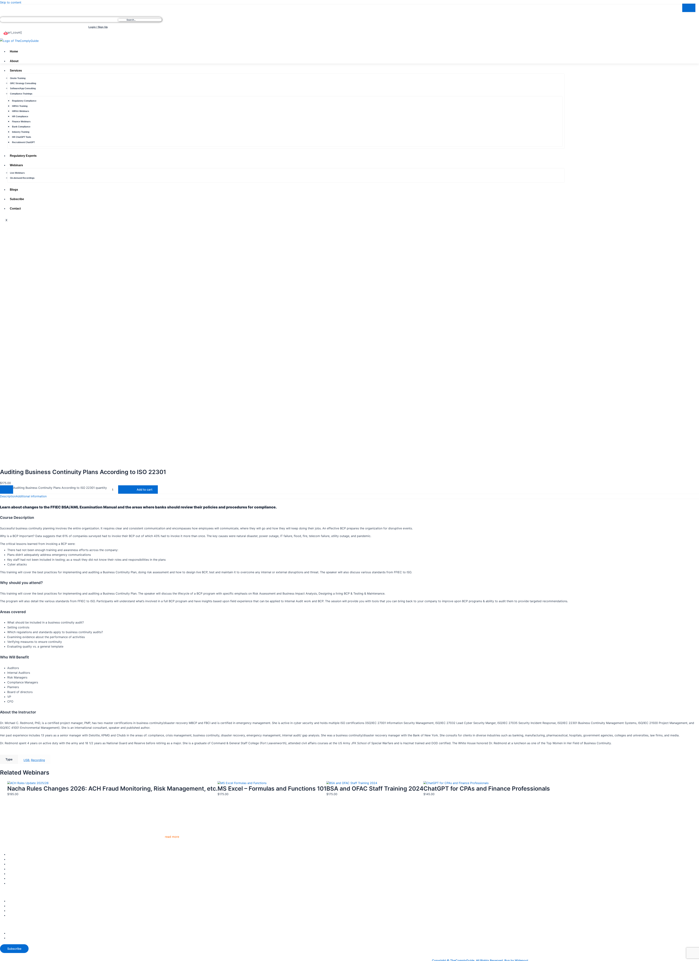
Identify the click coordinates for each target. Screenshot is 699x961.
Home (14, 51)
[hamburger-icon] (560, 52)
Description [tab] (8, 496)
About (14, 61)
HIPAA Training (19, 106)
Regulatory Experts (23, 155)
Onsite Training (17, 78)
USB (26, 760)
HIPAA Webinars (20, 111)
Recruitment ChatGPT (23, 142)
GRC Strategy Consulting (23, 83)
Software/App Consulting (23, 88)
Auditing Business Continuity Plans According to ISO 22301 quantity (60, 488)
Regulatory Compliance (24, 101)
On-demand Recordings (22, 178)
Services (16, 70)
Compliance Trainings (21, 93)
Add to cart (144, 489)
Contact (15, 208)
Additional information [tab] (31, 496)
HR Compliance (20, 116)
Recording (38, 760)
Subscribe (17, 199)
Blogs (14, 189)
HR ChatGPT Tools (21, 137)
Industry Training (20, 132)
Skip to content (10, 2)
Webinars (16, 165)
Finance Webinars (21, 121)
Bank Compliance (21, 127)
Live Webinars (17, 173)
